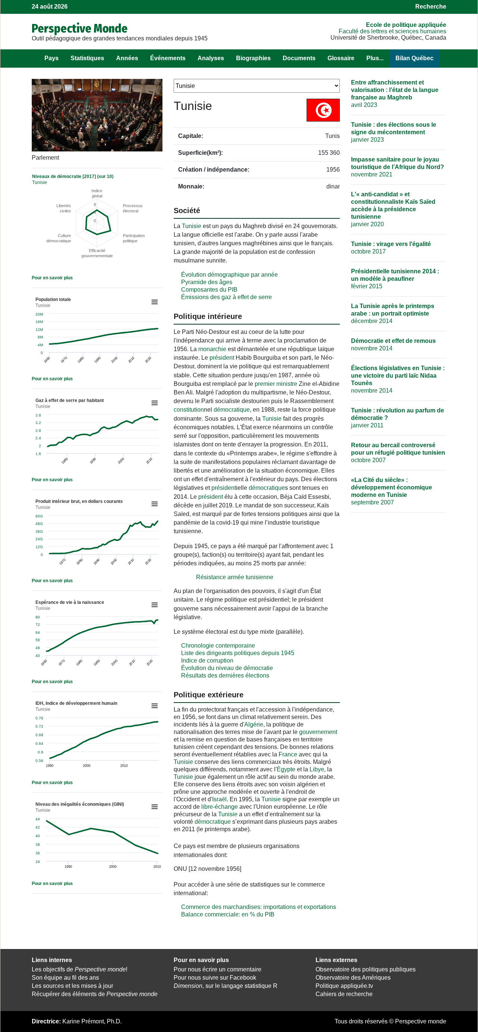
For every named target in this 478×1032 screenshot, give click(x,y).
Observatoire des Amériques (353, 977)
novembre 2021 (397, 167)
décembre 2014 (392, 313)
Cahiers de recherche (344, 994)
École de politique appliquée (406, 25)
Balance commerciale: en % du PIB (227, 914)
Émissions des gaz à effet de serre (226, 297)
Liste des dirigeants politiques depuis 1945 (237, 653)
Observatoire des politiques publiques (366, 969)
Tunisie (191, 226)
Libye (317, 769)
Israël (219, 799)
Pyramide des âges (206, 282)
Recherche (430, 6)
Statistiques (87, 58)
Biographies (253, 58)
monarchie (212, 349)
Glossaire (341, 58)
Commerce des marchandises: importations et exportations (258, 907)
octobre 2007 (398, 452)
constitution (189, 409)
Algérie (253, 724)
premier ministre (276, 384)
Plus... (375, 58)
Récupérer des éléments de (95, 994)
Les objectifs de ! (79, 969)
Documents (299, 58)
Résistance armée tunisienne (234, 577)
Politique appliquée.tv (344, 986)
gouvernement (318, 732)
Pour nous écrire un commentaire (217, 969)
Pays (51, 58)
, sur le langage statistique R (225, 986)
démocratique (232, 409)
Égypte (286, 769)
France (288, 754)
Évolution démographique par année (229, 274)
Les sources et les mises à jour (72, 986)
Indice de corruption (207, 660)
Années (127, 58)
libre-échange (219, 807)
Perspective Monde (80, 28)
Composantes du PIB (209, 289)
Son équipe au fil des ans (65, 977)
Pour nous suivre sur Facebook (215, 977)
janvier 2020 (393, 209)
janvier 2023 (393, 132)
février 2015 (395, 278)
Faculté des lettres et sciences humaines (392, 31)
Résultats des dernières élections (225, 675)
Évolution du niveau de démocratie (227, 668)
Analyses (211, 58)
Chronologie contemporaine (218, 645)
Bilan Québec (414, 58)
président (221, 357)
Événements (168, 58)
